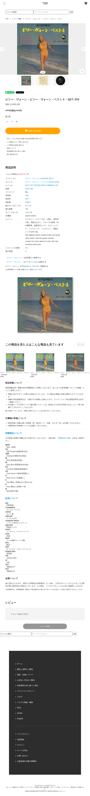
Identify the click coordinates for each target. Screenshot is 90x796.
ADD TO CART (34, 131)
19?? (27, 199)
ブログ (19, 697)
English (20, 719)
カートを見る (22, 750)
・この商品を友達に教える (14, 145)
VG (26, 248)
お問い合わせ (22, 756)
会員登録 (20, 739)
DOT (27, 185)
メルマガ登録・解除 (25, 702)
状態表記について (13, 433)
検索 (71, 12)
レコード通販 (16, 19)
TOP (7, 19)
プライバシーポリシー (26, 691)
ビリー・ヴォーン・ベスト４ (36, 182)
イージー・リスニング (32, 19)
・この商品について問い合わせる (16, 142)
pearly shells (54, 182)
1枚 (26, 209)
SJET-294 (29, 189)
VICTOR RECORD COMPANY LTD (44, 185)
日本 (27, 195)
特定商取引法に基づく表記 (27, 685)
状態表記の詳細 (64, 438)
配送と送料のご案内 (25, 669)
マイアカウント (23, 734)
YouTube (35, 266)
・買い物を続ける (11, 154)
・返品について (10, 148)
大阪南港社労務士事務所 (26, 761)
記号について (11, 498)
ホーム (19, 664)
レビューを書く (45, 626)
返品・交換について (25, 675)
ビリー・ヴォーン (32, 178)
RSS (19, 708)
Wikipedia (25, 266)
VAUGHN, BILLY (47, 178)
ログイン (20, 745)
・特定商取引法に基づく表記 (15, 151)
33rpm (27, 202)
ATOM (19, 713)
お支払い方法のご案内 (26, 680)
